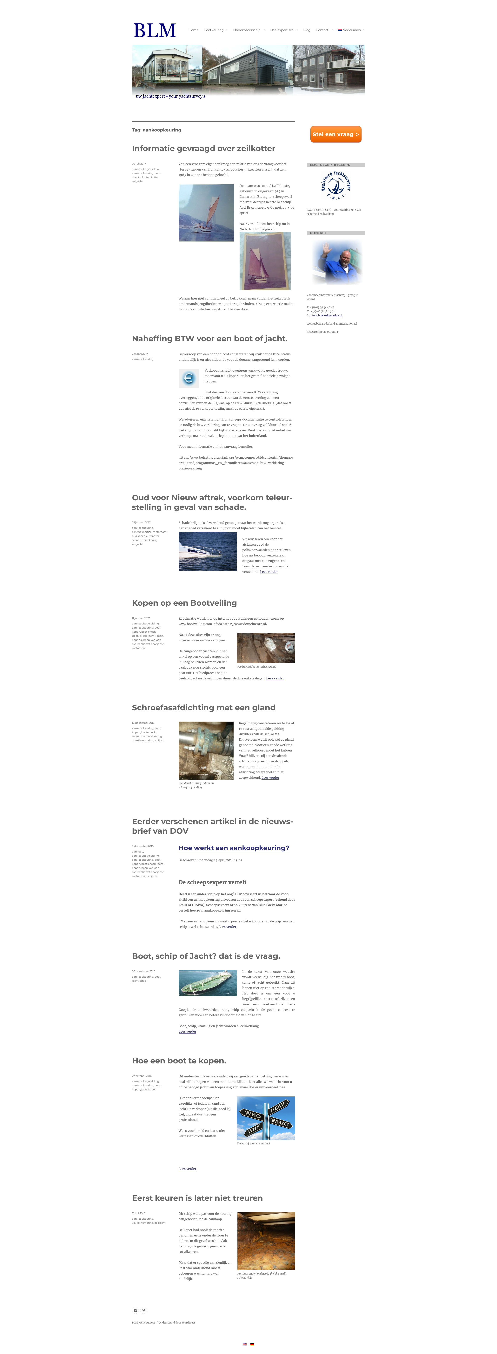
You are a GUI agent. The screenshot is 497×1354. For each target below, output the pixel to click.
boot (157, 976)
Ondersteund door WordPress (177, 1322)
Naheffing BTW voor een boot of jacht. (210, 338)
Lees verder (269, 572)
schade (136, 540)
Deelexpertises (282, 30)
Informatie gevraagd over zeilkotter (203, 148)
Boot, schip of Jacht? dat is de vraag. (206, 956)
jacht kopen (155, 635)
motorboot (159, 531)
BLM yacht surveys (143, 1322)
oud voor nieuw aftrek (146, 535)
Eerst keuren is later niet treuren (197, 1198)
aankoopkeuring (142, 173)
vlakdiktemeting (142, 740)
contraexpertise (142, 531)
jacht (135, 980)
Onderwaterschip (247, 30)
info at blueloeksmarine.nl (326, 315)
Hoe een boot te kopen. (179, 1060)
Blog (306, 30)
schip (143, 980)
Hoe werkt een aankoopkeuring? (234, 848)
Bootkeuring (214, 30)
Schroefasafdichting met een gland (204, 707)
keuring (137, 639)
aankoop (137, 851)
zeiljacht (137, 544)
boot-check (148, 631)
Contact (322, 30)
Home (193, 30)
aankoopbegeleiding (145, 169)
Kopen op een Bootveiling (184, 603)
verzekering (149, 540)
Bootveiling (139, 635)
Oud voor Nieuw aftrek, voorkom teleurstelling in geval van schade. (212, 502)
